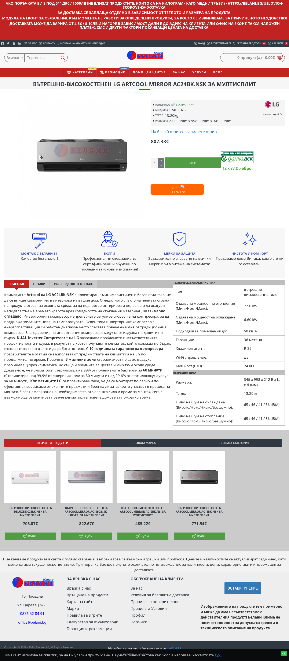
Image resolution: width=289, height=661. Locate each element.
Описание (16, 284)
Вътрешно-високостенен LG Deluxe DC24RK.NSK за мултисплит (30, 511)
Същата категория (235, 443)
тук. (218, 654)
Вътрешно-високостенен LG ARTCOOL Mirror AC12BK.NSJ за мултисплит (143, 511)
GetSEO (174, 648)
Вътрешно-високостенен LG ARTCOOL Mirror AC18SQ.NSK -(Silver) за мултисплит (86, 511)
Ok (284, 653)
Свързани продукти (52, 443)
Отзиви (39, 284)
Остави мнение (243, 588)
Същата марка (144, 443)
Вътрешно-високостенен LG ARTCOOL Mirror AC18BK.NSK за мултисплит (199, 511)
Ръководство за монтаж (73, 284)
